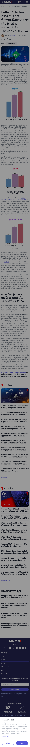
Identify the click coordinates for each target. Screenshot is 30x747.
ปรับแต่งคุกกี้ (5, 736)
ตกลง (22, 743)
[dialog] (15, 373)
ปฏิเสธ (8, 743)
